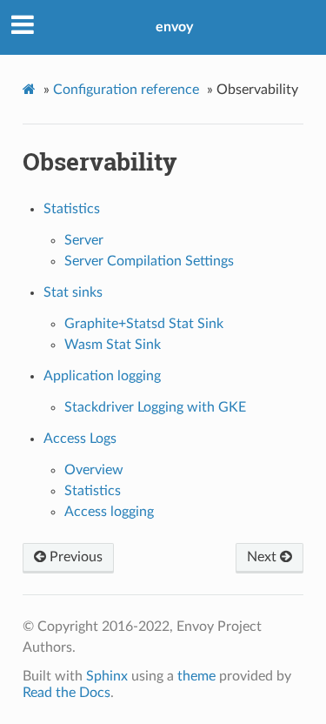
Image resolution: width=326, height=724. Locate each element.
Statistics (71, 209)
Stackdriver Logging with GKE (155, 407)
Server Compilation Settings (149, 261)
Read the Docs (66, 693)
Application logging (102, 376)
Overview (93, 470)
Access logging (109, 512)
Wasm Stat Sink (112, 345)
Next (263, 557)
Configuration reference (126, 90)
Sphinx (107, 676)
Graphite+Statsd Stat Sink (143, 324)
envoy (174, 27)
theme (196, 676)
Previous (74, 557)
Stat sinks (73, 292)
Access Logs (79, 439)
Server (83, 240)
